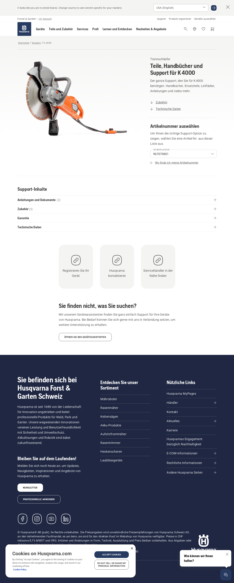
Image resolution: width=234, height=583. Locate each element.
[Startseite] (24, 29)
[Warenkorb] (212, 29)
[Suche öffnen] (186, 29)
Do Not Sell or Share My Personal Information (111, 564)
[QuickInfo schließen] (227, 554)
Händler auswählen (205, 18)
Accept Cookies (111, 554)
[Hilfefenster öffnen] (225, 574)
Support (161, 18)
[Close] (132, 548)
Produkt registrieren (180, 18)
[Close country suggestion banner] (228, 7)
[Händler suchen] (194, 29)
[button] (40, 29)
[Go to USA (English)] (214, 8)
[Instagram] (37, 519)
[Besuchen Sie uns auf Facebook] (22, 519)
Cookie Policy (20, 569)
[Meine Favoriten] (203, 29)
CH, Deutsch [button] (45, 18)
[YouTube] (51, 519)
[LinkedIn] (66, 519)
